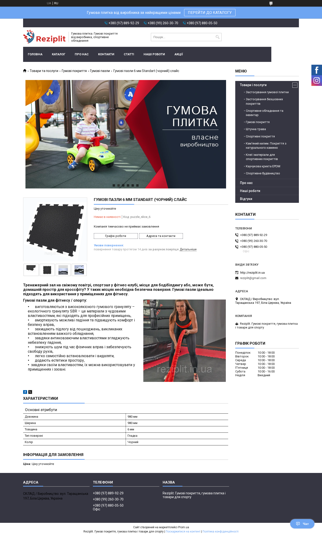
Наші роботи (154, 54)
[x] (30, 393)
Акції (178, 54)
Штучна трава (256, 129)
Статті (129, 54)
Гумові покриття (74, 71)
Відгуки (246, 199)
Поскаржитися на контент (183, 531)
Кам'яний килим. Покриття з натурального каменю (266, 145)
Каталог (58, 54)
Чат (306, 524)
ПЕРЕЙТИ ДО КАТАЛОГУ (210, 12)
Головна (35, 54)
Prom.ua (183, 527)
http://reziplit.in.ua (252, 272)
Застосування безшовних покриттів (264, 101)
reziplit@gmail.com (253, 278)
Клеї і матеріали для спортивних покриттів (262, 157)
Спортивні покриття (260, 136)
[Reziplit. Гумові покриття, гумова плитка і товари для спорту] (44, 37)
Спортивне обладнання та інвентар (264, 113)
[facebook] (25, 393)
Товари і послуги (253, 85)
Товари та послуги (44, 71)
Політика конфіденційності (220, 531)
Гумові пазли (100, 71)
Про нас (82, 54)
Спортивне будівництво (263, 173)
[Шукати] (217, 37)
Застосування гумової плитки (267, 92)
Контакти (106, 54)
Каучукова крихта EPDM (263, 166)
